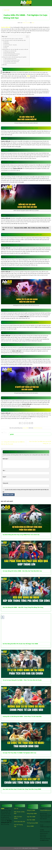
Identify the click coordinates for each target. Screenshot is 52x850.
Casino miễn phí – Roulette (11, 44)
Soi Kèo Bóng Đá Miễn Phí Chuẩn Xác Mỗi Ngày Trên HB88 (20, 643)
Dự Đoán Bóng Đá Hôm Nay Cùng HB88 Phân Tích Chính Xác (21, 534)
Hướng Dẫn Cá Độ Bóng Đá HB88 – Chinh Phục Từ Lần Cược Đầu (22, 716)
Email (4, 476)
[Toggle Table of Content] (26, 37)
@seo (33, 22)
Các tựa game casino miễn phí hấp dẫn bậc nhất (14, 40)
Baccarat (7, 41)
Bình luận (5, 458)
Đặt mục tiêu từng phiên (10, 63)
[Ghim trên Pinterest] (30, 423)
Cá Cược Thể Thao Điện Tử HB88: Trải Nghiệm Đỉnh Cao (19, 752)
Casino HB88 (6, 10)
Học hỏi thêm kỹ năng (10, 52)
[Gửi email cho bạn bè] (27, 423)
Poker (6, 47)
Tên (4, 470)
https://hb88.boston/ (45, 810)
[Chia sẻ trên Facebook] (22, 423)
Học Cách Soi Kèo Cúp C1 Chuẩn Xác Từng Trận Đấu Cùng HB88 (22, 789)
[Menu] (2, 3)
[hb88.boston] (26, 3)
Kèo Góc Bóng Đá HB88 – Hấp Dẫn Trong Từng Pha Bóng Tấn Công (23, 607)
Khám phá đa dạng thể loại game (12, 53)
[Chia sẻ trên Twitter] (25, 423)
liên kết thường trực (37, 427)
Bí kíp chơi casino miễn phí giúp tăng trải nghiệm (14, 57)
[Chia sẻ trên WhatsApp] (20, 423)
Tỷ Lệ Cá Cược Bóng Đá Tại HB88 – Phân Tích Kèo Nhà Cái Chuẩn (22, 680)
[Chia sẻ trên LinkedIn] (32, 423)
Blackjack (7, 43)
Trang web (5, 483)
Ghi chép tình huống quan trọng (12, 60)
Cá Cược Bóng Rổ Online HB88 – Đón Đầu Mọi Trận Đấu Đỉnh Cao (22, 571)
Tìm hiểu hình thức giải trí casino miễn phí (13, 38)
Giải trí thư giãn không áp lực (11, 55)
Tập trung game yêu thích (10, 58)
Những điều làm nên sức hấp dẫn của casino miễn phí (15, 49)
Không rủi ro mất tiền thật (10, 51)
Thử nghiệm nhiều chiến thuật (12, 61)
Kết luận (5, 64)
